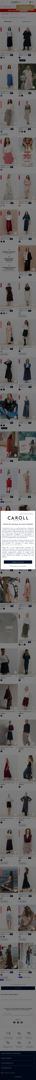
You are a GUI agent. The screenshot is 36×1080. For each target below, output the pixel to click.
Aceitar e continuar (18, 562)
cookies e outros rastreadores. (13, 545)
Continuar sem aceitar (26, 514)
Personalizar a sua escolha (18, 566)
